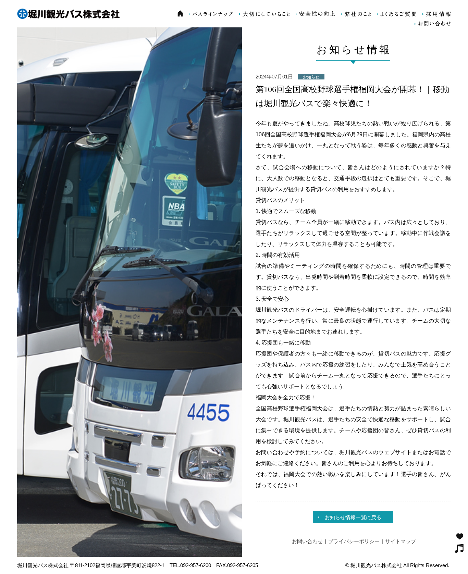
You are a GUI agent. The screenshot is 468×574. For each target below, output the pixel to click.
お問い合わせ (307, 541)
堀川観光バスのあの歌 (459, 548)
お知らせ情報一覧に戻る (353, 517)
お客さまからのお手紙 (460, 536)
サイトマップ (400, 541)
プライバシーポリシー (354, 541)
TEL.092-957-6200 (190, 565)
